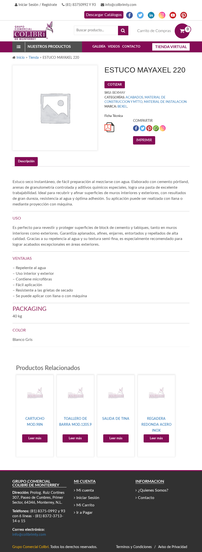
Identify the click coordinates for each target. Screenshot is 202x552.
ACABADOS (134, 97)
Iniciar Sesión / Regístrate (37, 5)
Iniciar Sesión (87, 498)
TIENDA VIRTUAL (171, 47)
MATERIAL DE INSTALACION (165, 102)
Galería (98, 46)
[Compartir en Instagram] (163, 128)
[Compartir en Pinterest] (149, 128)
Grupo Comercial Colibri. (30, 547)
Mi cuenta (85, 490)
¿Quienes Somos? (153, 490)
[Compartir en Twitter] (143, 128)
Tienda (34, 57)
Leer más (34, 438)
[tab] (26, 161)
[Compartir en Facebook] (136, 128)
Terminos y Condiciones (134, 547)
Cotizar (115, 84)
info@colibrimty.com (120, 5)
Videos (114, 46)
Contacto (131, 46)
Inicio (21, 57)
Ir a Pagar (84, 513)
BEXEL (122, 106)
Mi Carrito (85, 505)
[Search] (123, 30)
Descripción (26, 161)
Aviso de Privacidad (172, 547)
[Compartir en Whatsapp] (156, 128)
